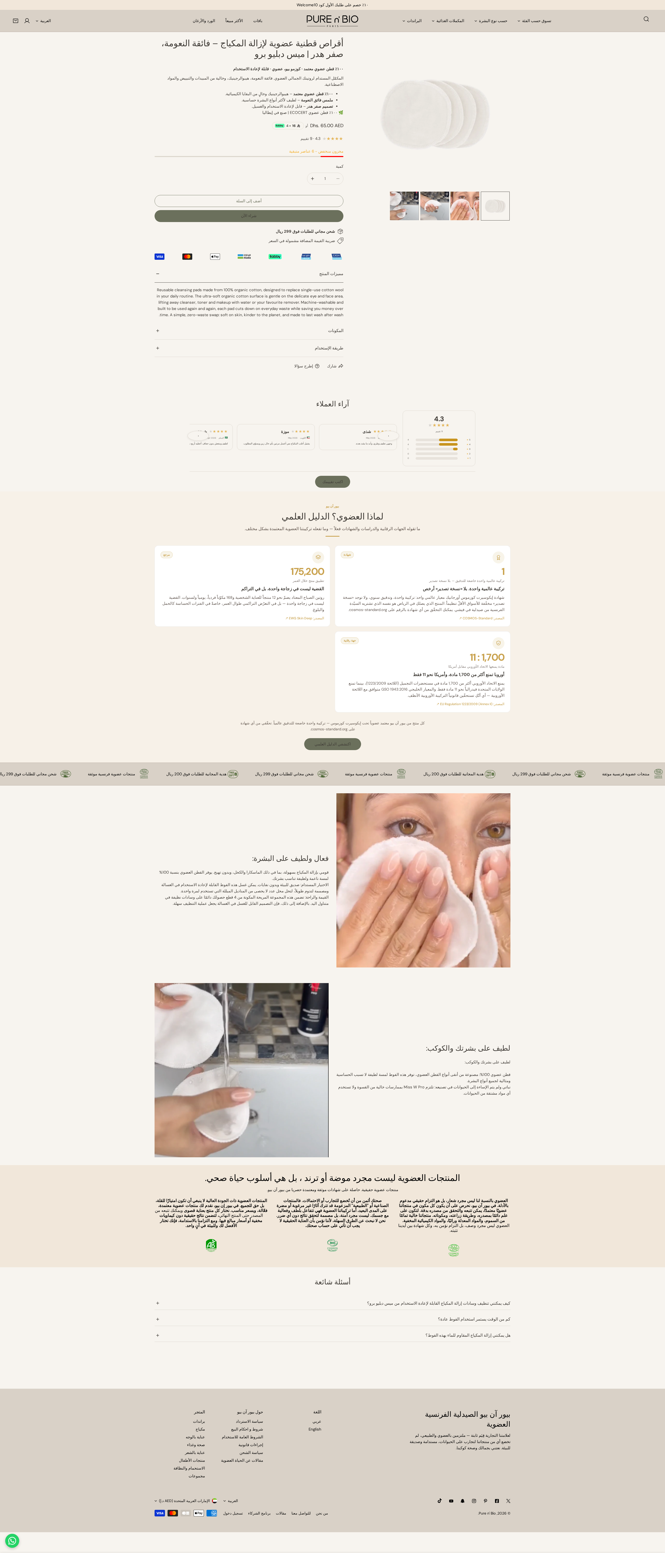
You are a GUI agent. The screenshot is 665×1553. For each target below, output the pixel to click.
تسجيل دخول (233, 1513)
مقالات (281, 1513)
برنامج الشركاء (259, 1513)
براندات (199, 1421)
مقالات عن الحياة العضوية (242, 1460)
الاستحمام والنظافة (189, 1468)
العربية (45, 20)
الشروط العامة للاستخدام (242, 1437)
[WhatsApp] (12, 1541)
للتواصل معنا (301, 1513)
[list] (435, 114)
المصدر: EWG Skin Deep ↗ (304, 618)
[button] (15, 21)
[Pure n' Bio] (332, 21)
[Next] (498, 114)
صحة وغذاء (196, 1444)
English (315, 1429)
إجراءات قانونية (250, 1444)
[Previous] (371, 114)
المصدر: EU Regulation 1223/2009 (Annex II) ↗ (470, 704)
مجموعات (197, 1476)
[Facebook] (497, 1501)
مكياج (200, 1429)
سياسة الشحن (251, 1452)
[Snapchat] (462, 1501)
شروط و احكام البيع (247, 1429)
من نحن (322, 1513)
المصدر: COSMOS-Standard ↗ (481, 618)
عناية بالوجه (195, 1437)
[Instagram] (474, 1501)
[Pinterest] (485, 1501)
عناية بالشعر (195, 1452)
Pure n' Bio (487, 1513)
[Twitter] (508, 1501)
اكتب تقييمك (332, 481)
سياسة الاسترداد (249, 1421)
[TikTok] (439, 1501)
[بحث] (646, 19)
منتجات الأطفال (192, 1460)
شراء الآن (249, 215)
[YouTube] (451, 1501)
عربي (316, 1421)
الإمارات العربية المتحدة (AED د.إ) (184, 1500)
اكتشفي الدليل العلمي (333, 744)
